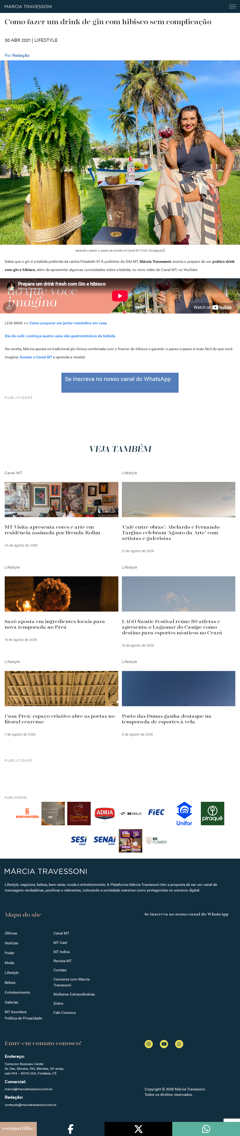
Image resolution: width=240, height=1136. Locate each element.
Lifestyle (12, 972)
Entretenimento (17, 992)
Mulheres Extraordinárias (74, 994)
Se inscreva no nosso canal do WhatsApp (118, 378)
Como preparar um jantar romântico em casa (68, 323)
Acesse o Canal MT (36, 357)
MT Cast (60, 942)
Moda (9, 962)
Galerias (11, 1002)
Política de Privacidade (23, 1018)
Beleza (10, 982)
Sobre (58, 1003)
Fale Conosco (64, 1012)
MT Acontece (15, 1011)
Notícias (11, 943)
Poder (10, 952)
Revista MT (62, 960)
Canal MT (61, 933)
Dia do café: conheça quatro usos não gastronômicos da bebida (60, 335)
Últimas (11, 933)
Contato (60, 970)
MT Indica (61, 951)
